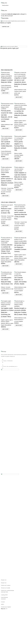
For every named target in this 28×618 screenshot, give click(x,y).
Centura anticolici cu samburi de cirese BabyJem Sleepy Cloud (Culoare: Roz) (6, 249)
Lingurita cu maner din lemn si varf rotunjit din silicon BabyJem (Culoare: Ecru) (20, 82)
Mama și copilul (23, 124)
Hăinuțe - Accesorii (5, 287)
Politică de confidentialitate (7, 590)
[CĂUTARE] (25, 5)
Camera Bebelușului (6, 85)
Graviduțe (16, 155)
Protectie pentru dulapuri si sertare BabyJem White (7, 80)
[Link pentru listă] (14, 360)
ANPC (2, 604)
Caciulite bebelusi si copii (7, 288)
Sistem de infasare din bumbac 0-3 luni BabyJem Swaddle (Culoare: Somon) (20, 247)
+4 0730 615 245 (5, 0)
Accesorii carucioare (6, 191)
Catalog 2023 (4, 594)
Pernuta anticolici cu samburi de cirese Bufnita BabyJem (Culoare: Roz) (20, 113)
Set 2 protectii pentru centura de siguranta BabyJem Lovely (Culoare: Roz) (20, 214)
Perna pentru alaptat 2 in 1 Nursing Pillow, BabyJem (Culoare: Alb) (20, 146)
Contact (3, 601)
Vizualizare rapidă (2, 96)
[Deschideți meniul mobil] (14, 8)
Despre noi (3, 582)
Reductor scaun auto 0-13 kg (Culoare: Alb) (6, 211)
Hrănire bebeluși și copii (20, 89)
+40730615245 (4, 1)
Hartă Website (4, 597)
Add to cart (5, 93)
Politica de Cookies (5, 585)
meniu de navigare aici (13, 14)
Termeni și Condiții (5, 588)
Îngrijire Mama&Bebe (19, 125)
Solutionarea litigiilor (6, 607)
